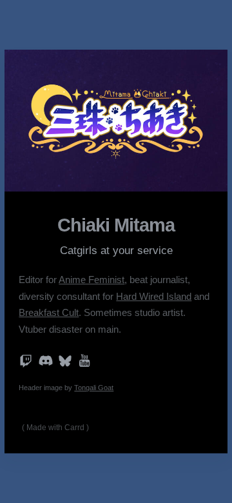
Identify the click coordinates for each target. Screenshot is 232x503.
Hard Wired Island (153, 296)
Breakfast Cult (49, 313)
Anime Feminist (91, 280)
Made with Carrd (55, 427)
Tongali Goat (93, 387)
